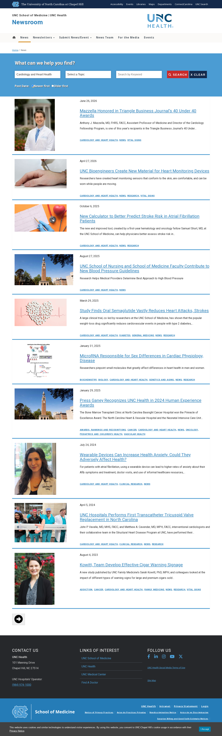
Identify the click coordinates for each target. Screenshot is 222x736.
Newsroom (27, 22)
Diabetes (124, 335)
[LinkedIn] (156, 657)
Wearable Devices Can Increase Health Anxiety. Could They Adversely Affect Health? (135, 457)
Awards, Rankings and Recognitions (103, 429)
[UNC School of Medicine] (43, 711)
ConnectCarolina (183, 4)
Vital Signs (134, 140)
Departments (165, 4)
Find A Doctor (90, 682)
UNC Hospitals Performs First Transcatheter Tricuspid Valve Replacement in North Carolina (137, 517)
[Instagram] (164, 657)
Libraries (141, 4)
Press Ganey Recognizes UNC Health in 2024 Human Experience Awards (140, 403)
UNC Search (201, 4)
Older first (61, 86)
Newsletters (43, 37)
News (24, 37)
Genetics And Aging (161, 379)
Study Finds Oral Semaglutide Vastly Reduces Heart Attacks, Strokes (144, 310)
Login (204, 706)
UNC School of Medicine (30, 15)
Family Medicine (154, 589)
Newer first (42, 86)
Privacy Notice (17, 731)
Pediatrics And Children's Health (101, 434)
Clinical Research (130, 484)
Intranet (164, 706)
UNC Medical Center (94, 674)
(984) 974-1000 (21, 684)
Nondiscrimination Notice (163, 712)
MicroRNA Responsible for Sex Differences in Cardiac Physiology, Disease (141, 358)
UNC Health (58, 15)
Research (133, 195)
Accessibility (116, 4)
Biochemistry (88, 379)
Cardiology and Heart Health (99, 140)
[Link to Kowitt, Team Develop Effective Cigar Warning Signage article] (34, 578)
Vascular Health (135, 434)
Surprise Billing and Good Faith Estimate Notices (182, 718)
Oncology (192, 429)
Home (14, 37)
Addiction (86, 589)
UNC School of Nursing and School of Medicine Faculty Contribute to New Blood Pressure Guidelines (144, 268)
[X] (181, 657)
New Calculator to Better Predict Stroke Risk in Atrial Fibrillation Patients (139, 218)
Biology (103, 379)
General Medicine (143, 335)
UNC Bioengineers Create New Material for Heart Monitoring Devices (144, 171)
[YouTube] (172, 657)
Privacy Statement (186, 706)
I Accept (205, 729)
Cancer (132, 429)
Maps (152, 4)
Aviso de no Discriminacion (194, 712)
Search (180, 74)
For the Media (128, 37)
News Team (105, 37)
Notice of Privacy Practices (99, 712)
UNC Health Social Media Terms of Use (166, 667)
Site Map (151, 680)
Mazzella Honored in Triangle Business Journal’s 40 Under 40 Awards (138, 113)
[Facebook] (148, 657)
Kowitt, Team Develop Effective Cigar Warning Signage (131, 564)
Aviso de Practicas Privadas (131, 712)
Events (129, 4)
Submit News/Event (74, 37)
